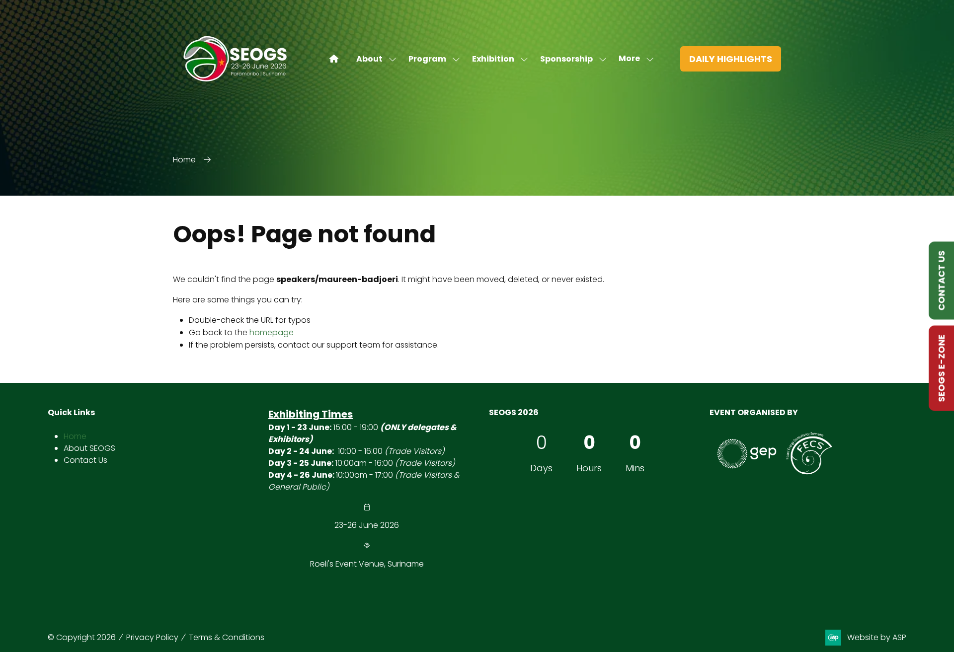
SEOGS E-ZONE (941, 368)
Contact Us (85, 460)
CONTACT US (941, 280)
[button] (633, 59)
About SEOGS (89, 448)
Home (184, 159)
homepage (271, 332)
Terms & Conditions (226, 637)
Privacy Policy (152, 637)
